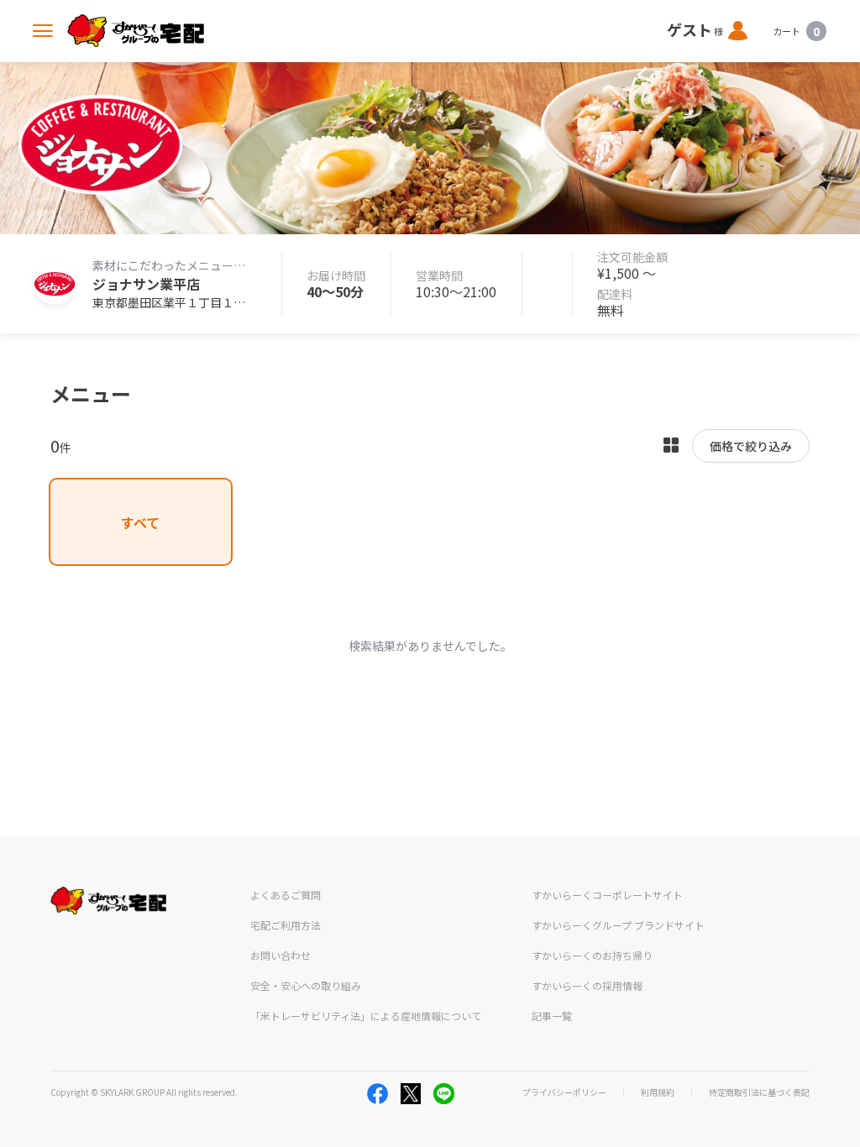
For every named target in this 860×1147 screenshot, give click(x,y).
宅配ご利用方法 (285, 925)
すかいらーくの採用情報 (587, 985)
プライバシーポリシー (564, 1092)
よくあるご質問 (285, 895)
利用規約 (657, 1092)
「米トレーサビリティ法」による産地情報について (365, 1015)
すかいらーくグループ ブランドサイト (618, 925)
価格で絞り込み (751, 445)
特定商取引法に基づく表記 (759, 1092)
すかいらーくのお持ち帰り (592, 955)
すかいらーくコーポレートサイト (607, 895)
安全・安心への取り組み (305, 985)
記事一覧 (552, 1015)
